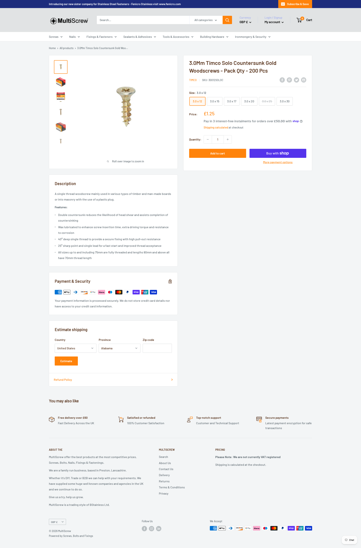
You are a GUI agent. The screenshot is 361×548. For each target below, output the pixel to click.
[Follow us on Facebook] (144, 528)
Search (163, 456)
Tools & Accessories (176, 36)
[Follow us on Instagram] (151, 528)
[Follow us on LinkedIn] (158, 528)
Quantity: (195, 139)
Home (52, 48)
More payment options (278, 162)
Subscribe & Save (298, 4)
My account (273, 22)
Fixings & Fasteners (99, 36)
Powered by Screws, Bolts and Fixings (71, 535)
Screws (53, 36)
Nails (72, 36)
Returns (164, 481)
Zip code (148, 339)
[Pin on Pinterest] (289, 80)
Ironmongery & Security (250, 36)
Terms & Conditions (172, 487)
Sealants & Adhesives (137, 36)
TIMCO (193, 80)
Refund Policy (63, 379)
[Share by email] (303, 80)
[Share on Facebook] (282, 80)
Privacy (163, 493)
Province (105, 339)
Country (60, 339)
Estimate (66, 361)
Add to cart (217, 153)
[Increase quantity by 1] (228, 139)
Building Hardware (212, 36)
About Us (165, 463)
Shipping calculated (216, 127)
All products (67, 48)
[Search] (227, 20)
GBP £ (54, 522)
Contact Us (166, 469)
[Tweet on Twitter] (296, 80)
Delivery (164, 475)
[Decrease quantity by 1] (208, 139)
